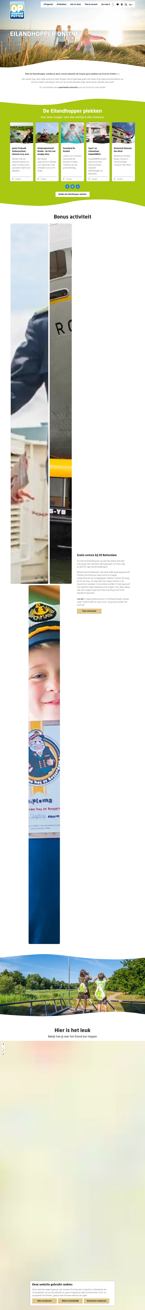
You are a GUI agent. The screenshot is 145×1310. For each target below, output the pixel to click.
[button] (3, 1044)
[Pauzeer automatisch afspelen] (72, 186)
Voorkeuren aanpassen (96, 1301)
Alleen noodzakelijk (70, 1301)
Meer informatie (89, 611)
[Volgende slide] (78, 186)
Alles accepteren (44, 1301)
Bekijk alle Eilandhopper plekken (72, 194)
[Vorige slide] (67, 186)
